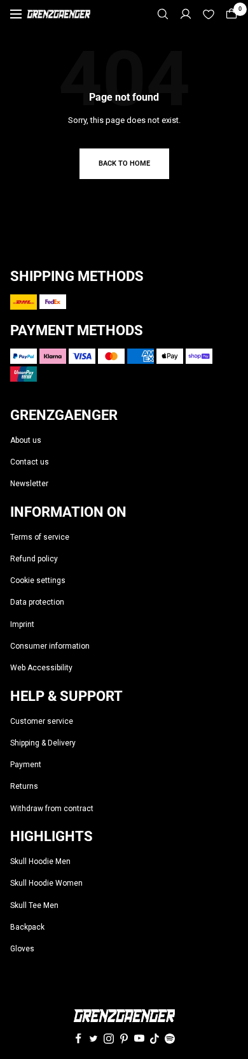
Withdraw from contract (51, 808)
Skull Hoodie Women (46, 883)
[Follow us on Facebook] (78, 1039)
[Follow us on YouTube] (139, 1039)
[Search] (162, 14)
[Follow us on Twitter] (93, 1039)
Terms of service (39, 537)
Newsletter (29, 483)
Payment (25, 764)
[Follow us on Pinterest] (124, 1039)
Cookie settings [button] (37, 580)
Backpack (27, 927)
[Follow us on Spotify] (170, 1039)
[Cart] (231, 14)
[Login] (185, 14)
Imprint (22, 624)
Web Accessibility (41, 667)
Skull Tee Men (34, 905)
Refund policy (34, 558)
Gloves (22, 948)
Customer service (41, 721)
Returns (24, 786)
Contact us (29, 461)
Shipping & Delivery (43, 742)
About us (25, 440)
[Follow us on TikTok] (154, 1039)
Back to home (124, 163)
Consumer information (50, 646)
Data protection (37, 602)
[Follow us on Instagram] (109, 1039)
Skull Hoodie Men (40, 861)
